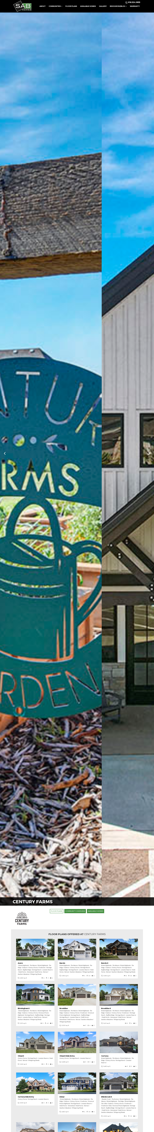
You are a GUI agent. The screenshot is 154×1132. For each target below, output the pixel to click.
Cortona (104, 1056)
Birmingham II (23, 1008)
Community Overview (75, 911)
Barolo (62, 963)
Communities (55, 6)
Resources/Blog (118, 6)
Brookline (64, 1008)
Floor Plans (71, 6)
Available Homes (88, 6)
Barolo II (104, 963)
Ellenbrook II (106, 1097)
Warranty (135, 6)
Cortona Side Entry (26, 1097)
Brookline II (106, 1008)
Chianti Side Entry (67, 1056)
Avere (20, 963)
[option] (77, 453)
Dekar (62, 1097)
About (42, 6)
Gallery (103, 6)
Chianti (21, 1056)
